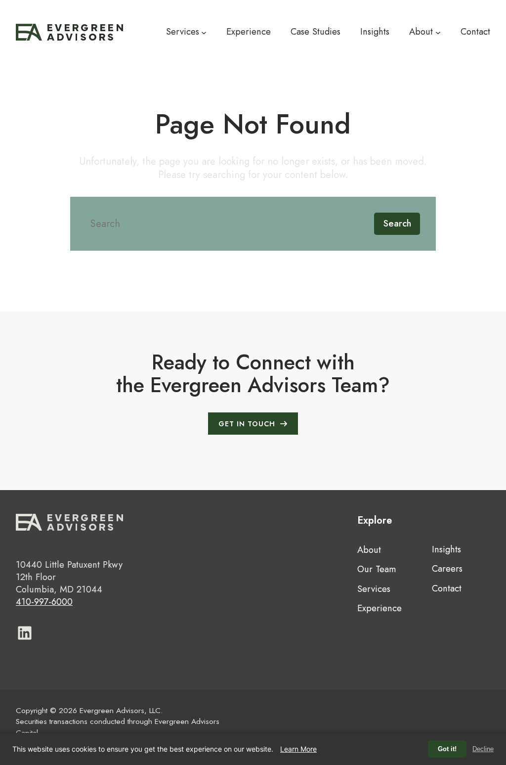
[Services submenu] (204, 32)
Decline (483, 749)
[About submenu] (438, 32)
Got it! (447, 749)
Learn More (298, 749)
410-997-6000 (44, 601)
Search (397, 223)
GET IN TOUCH (246, 424)
